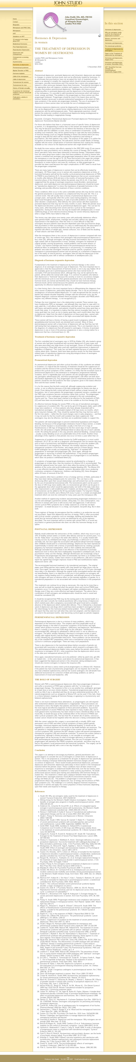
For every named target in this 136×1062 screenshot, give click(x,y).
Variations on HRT (19, 36)
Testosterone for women (21, 82)
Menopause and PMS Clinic (22, 27)
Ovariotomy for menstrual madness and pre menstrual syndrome (22, 92)
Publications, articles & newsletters (20, 98)
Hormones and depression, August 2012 (114, 58)
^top (68, 1057)
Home (15, 19)
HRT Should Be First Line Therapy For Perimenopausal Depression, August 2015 (113, 69)
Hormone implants (19, 73)
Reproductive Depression (21, 50)
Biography (16, 25)
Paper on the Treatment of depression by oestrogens (113, 54)
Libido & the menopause (20, 76)
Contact (15, 22)
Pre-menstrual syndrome (113, 46)
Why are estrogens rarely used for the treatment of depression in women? (113, 34)
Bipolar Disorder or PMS (20, 70)
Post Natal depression (20, 47)
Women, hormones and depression (112, 39)
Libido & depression (19, 79)
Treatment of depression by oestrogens (114, 49)
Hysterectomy (17, 62)
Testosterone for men (20, 85)
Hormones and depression (113, 43)
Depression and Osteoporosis (18, 53)
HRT (14, 33)
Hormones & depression (21, 64)
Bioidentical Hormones (20, 44)
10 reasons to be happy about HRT (20, 40)
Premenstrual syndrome (20, 67)
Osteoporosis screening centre (20, 58)
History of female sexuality (21, 88)
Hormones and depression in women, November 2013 (113, 63)
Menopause (16, 30)
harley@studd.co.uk (84, 1059)
